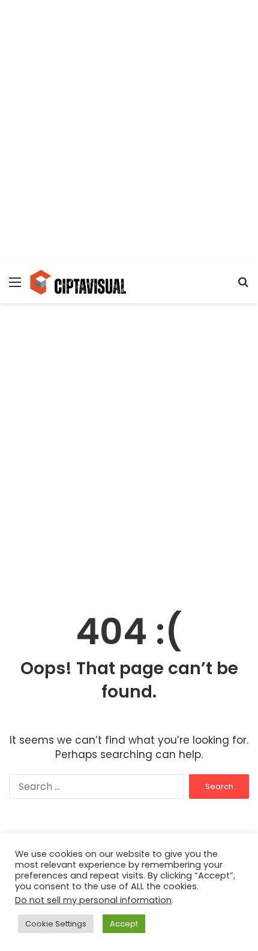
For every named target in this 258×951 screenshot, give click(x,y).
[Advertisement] (129, 129)
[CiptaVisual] (78, 282)
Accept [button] (124, 923)
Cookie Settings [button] (55, 923)
